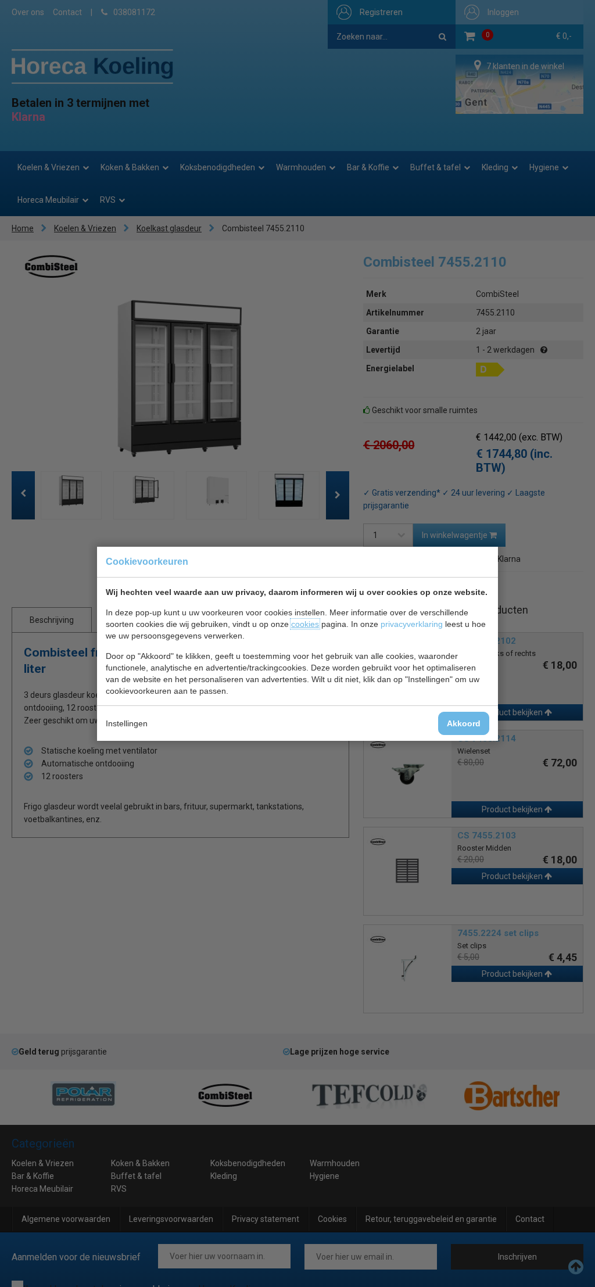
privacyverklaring (412, 624)
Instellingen (127, 723)
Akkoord (464, 723)
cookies (305, 624)
